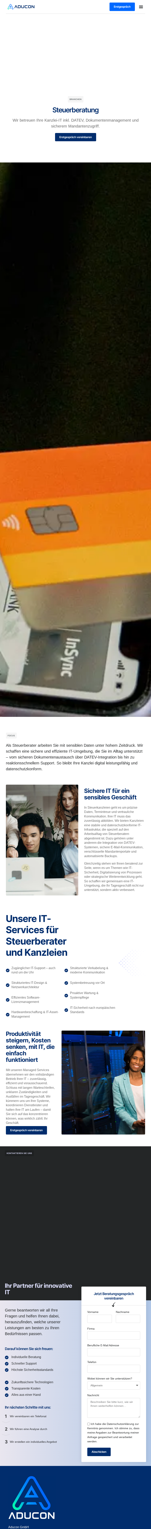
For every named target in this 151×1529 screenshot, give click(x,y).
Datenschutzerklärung (120, 1423)
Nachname (122, 1311)
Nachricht (93, 1395)
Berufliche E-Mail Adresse (103, 1345)
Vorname (93, 1311)
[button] (141, 7)
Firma (91, 1328)
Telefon (91, 1362)
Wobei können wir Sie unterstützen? (109, 1378)
